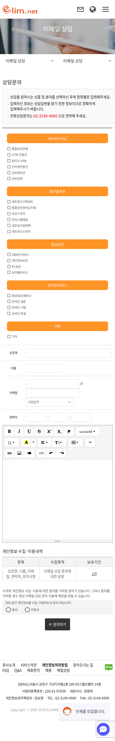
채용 (48, 670)
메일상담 (63, 670)
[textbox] (58, 500)
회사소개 (8, 664)
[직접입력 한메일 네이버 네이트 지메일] (50, 401)
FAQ (5, 670)
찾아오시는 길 (83, 664)
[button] (9, 431)
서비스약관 (29, 664)
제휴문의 (33, 670)
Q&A (18, 670)
